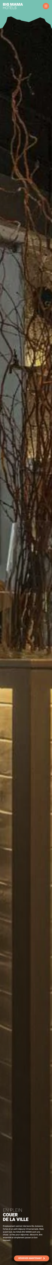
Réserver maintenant (30, 1258)
